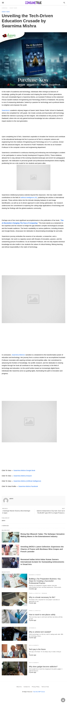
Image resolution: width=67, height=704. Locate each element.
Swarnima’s (6, 110)
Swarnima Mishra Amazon (22, 476)
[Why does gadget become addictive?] (14, 668)
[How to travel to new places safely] (14, 616)
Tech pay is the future (37, 649)
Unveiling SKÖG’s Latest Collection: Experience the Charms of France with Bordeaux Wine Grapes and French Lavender (42, 549)
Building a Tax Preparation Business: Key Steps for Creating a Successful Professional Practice (45, 581)
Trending (44, 593)
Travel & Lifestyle (35, 593)
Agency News (6, 11)
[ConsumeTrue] (33, 2)
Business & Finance (35, 574)
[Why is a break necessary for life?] (14, 599)
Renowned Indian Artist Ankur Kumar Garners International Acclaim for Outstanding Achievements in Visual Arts (42, 561)
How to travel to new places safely (42, 615)
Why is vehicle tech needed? (40, 632)
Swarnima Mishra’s (18, 355)
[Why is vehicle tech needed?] (14, 634)
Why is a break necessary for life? (42, 597)
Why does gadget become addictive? (43, 667)
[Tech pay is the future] (14, 651)
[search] (64, 3)
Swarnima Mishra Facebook (28, 486)
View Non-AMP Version (39, 691)
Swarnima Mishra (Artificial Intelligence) (27, 481)
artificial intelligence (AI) (29, 197)
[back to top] (63, 700)
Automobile (32, 627)
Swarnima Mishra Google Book (24, 470)
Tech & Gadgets (34, 645)
